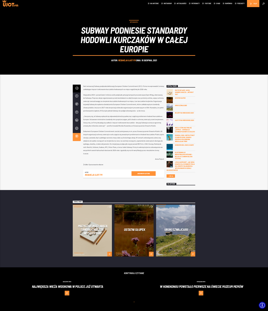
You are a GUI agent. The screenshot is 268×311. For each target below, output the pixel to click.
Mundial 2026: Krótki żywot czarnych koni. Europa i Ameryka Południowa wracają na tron (185, 138)
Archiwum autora (143, 173)
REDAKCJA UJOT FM (127, 60)
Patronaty (195, 3)
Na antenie (154, 3)
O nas (218, 3)
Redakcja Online (79, 253)
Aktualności (181, 3)
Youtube (208, 3)
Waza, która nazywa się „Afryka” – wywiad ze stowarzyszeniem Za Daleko (185, 130)
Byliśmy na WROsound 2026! (184, 113)
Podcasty (241, 3)
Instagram (168, 3)
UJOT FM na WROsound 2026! (184, 120)
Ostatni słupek (180, 98)
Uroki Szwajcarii (181, 105)
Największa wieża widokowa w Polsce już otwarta (67, 286)
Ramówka (228, 3)
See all (171, 176)
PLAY (255, 3)
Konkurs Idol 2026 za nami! (184, 145)
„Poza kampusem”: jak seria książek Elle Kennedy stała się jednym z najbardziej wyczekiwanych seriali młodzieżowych (181, 166)
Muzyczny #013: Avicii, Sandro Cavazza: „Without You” (184, 92)
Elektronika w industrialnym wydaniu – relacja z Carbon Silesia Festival (184, 155)
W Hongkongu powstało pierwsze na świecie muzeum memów (201, 286)
